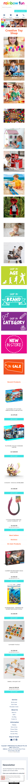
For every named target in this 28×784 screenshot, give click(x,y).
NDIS (14, 714)
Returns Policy (14, 731)
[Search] (25, 7)
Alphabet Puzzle (14, 644)
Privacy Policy (14, 729)
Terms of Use (14, 727)
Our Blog (14, 717)
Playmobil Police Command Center (14, 446)
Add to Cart (14, 419)
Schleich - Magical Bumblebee (14, 482)
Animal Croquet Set (14, 681)
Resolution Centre (14, 706)
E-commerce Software (12, 751)
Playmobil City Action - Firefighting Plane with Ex (14, 409)
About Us (14, 712)
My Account (14, 702)
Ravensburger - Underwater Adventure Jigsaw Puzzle (14, 608)
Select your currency (20, 11)
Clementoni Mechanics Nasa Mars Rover (14, 571)
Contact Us (14, 719)
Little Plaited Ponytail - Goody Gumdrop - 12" (14, 520)
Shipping (14, 724)
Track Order (14, 704)
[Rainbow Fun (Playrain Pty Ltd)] (14, 3)
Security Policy (14, 733)
